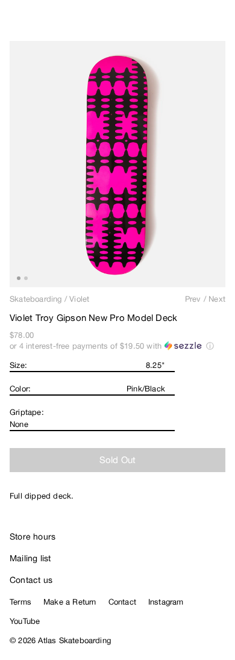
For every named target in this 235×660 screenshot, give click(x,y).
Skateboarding (36, 299)
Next (216, 299)
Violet (79, 299)
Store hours (32, 536)
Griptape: (27, 412)
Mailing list (30, 558)
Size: (18, 365)
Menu (220, 24)
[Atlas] (34, 22)
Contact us (31, 580)
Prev (193, 299)
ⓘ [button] (210, 345)
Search (172, 24)
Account (196, 24)
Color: (20, 388)
